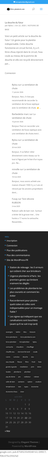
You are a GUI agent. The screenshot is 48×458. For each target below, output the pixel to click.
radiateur (27, 377)
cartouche (9, 347)
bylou (35, 342)
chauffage (30, 347)
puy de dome (10, 377)
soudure (38, 382)
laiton (39, 367)
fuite (39, 362)
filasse (19, 362)
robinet (36, 377)
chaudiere (19, 347)
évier (22, 392)
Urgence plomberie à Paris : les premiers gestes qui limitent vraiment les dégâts (25, 279)
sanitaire (21, 382)
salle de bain (10, 382)
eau (32, 357)
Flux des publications (17, 250)
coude (35, 352)
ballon (18, 332)
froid (33, 362)
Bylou (10, 25)
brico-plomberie (11, 337)
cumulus (16, 357)
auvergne (9, 332)
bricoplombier (25, 342)
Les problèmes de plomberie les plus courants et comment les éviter (26, 292)
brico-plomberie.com (27, 337)
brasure (32, 332)
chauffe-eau (10, 352)
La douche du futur (14, 22)
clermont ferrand (24, 352)
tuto (19, 387)
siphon (30, 382)
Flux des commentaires (18, 255)
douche (25, 357)
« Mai (7, 430)
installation (24, 367)
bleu (24, 332)
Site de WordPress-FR (17, 259)
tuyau (26, 387)
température (10, 387)
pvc (19, 377)
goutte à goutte (11, 367)
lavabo (8, 372)
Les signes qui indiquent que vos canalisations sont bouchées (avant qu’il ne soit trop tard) (26, 320)
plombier (27, 372)
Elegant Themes (29, 442)
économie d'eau (11, 392)
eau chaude (10, 362)
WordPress (30, 446)
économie (34, 387)
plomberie (17, 372)
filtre (27, 362)
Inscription (12, 240)
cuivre (8, 357)
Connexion (10, 73)
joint (32, 367)
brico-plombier (11, 342)
